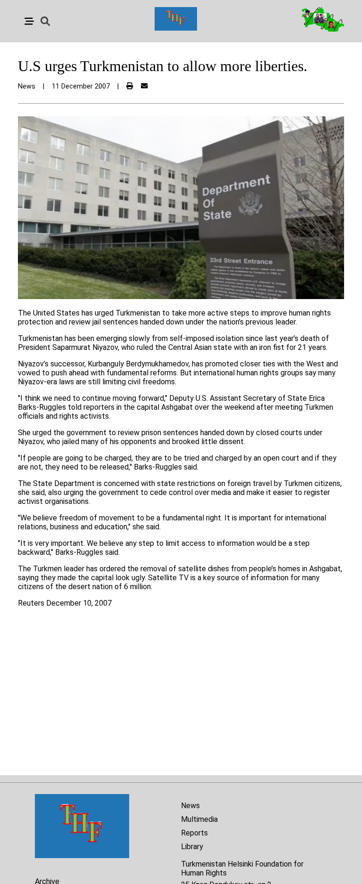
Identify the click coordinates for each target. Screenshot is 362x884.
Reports (194, 832)
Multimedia (199, 819)
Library (192, 846)
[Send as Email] (144, 86)
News (190, 805)
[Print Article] (129, 86)
